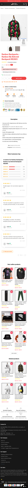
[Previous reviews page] (18, 255)
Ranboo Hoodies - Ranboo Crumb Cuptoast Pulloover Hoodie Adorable (20, 345)
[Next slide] (25, 27)
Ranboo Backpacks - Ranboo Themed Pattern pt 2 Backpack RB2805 (20, 376)
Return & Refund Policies (6, 458)
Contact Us (3, 460)
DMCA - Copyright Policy (6, 446)
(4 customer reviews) (12, 62)
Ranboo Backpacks (20, 8)
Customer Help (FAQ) (5, 462)
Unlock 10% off (3, 482)
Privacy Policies (4, 444)
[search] (24, 4)
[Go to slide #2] (17, 48)
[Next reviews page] (25, 255)
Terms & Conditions (5, 442)
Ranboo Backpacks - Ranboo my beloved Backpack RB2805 (6, 397)
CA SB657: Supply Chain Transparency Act (10, 448)
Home (2, 8)
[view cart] (26, 4)
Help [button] (25, 486)
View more (14, 353)
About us (3, 440)
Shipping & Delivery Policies (6, 454)
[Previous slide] (2, 27)
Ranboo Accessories (10, 8)
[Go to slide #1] (10, 48)
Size (2, 67)
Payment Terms (4, 456)
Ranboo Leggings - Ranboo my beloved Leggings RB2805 (20, 304)
